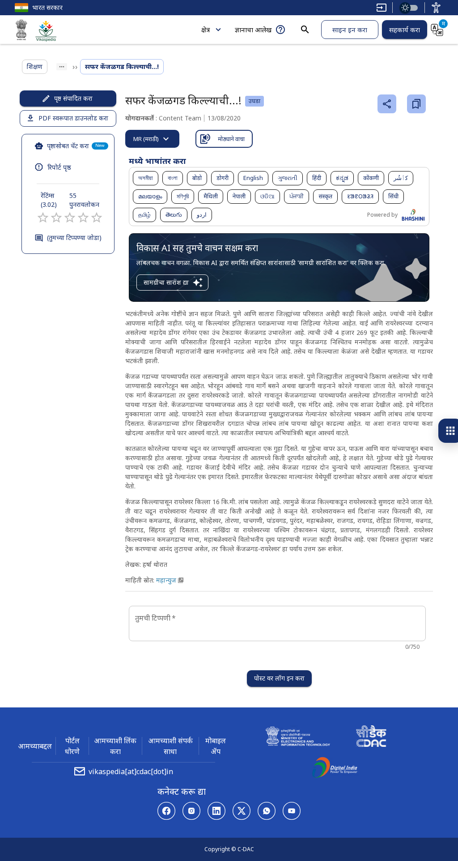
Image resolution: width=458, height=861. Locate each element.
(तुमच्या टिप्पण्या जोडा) (74, 237)
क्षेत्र (205, 29)
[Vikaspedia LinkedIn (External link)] (216, 811)
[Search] (305, 30)
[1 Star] (43, 217)
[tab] (152, 139)
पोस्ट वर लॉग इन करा (279, 678)
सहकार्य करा (404, 29)
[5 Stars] (96, 217)
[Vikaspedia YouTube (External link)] (292, 811)
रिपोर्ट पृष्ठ (59, 167)
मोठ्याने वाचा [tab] (231, 139)
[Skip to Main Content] (381, 7)
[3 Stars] (69, 217)
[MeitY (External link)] (21, 31)
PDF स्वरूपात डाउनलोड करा (73, 118)
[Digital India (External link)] (334, 769)
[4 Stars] (83, 217)
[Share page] (387, 104)
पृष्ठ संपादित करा (73, 98)
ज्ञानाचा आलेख (253, 29)
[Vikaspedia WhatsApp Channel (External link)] (267, 811)
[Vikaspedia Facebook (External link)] (166, 811)
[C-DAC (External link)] (371, 737)
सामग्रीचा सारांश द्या (166, 282)
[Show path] (61, 66)
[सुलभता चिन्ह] (436, 7)
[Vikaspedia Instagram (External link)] (191, 811)
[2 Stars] (56, 217)
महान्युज (166, 580)
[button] (145, 178)
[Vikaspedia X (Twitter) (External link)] (241, 811)
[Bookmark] (416, 104)
